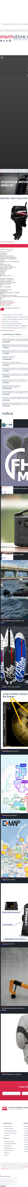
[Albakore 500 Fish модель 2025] (11, 385)
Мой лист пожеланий (10, 1133)
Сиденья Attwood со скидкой (11, 1074)
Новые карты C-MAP (8, 879)
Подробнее (3, 491)
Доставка (17, 35)
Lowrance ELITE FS (8, 944)
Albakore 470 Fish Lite (8, 358)
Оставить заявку (5, 305)
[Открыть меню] (2, 57)
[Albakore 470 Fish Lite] (9, 356)
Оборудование (8, 1148)
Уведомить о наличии (6, 303)
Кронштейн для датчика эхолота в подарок (12, 1009)
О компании (3, 35)
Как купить (10, 35)
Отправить (3, 1186)
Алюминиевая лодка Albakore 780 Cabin (12, 621)
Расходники (7, 1146)
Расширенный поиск (10, 1131)
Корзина (6, 1135)
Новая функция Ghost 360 (10, 751)
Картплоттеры (8, 1150)
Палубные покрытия (10, 1143)
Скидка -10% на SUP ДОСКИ (11, 687)
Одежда (6, 1152)
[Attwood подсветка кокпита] (11, 362)
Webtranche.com (4, 1168)
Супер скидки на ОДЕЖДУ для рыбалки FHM (14, 489)
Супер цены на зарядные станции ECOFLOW (12, 555)
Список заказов (8, 1128)
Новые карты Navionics (9, 815)
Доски (6, 1155)
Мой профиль (8, 1126)
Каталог (7, 171)
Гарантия (23, 35)
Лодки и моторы (17, 171)
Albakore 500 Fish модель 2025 (11, 387)
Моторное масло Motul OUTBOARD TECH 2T (14, 381)
